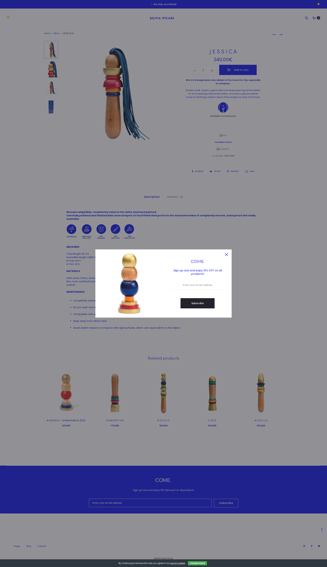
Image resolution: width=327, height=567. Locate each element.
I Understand (197, 563)
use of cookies (177, 563)
